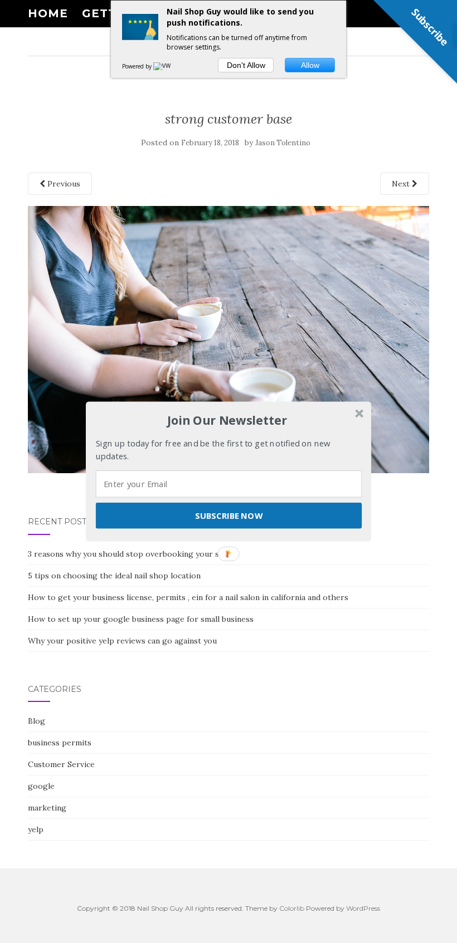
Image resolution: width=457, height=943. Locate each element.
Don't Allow (246, 65)
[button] (227, 420)
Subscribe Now (228, 515)
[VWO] (164, 66)
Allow (310, 65)
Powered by (137, 66)
